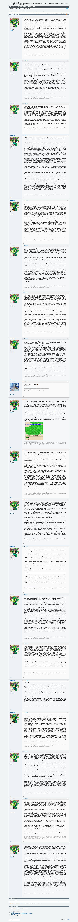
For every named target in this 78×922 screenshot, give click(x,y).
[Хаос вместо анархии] (11, 3)
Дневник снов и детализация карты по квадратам (19, 908)
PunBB (68, 919)
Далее (37, 901)
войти (58, 901)
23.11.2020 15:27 (25, 103)
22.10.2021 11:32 (25, 751)
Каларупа (16, 2)
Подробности (12, 30)
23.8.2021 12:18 (25, 594)
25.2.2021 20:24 (25, 381)
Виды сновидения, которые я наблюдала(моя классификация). (22, 913)
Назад (15, 901)
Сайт (10, 58)
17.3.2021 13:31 (25, 450)
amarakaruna (12, 17)
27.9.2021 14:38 (25, 680)
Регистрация (30, 6)
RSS (67, 14)
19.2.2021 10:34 (25, 338)
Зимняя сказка (13, 381)
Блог (10, 6)
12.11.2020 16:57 (25, 60)
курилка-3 (12, 912)
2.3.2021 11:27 (25, 399)
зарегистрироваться (64, 901)
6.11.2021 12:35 (25, 798)
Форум (14, 6)
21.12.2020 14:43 (25, 200)
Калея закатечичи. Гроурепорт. (16, 915)
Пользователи (19, 6)
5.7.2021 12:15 (25, 546)
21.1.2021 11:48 (25, 245)
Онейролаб (13, 914)
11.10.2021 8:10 (25, 712)
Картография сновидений (19, 10)
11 (34, 901)
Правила (24, 6)
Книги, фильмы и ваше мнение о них (17, 911)
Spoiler (27, 281)
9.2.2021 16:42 (25, 292)
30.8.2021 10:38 (25, 643)
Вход (34, 6)
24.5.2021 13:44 (25, 499)
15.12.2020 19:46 (25, 135)
